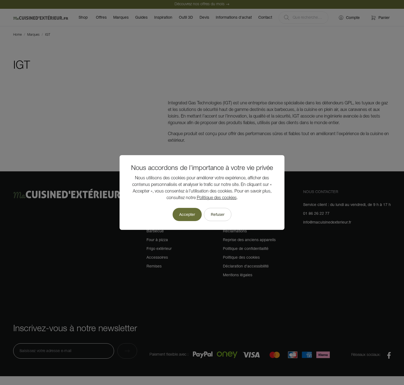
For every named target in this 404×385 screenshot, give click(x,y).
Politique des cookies (217, 198)
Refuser (218, 214)
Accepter (187, 214)
